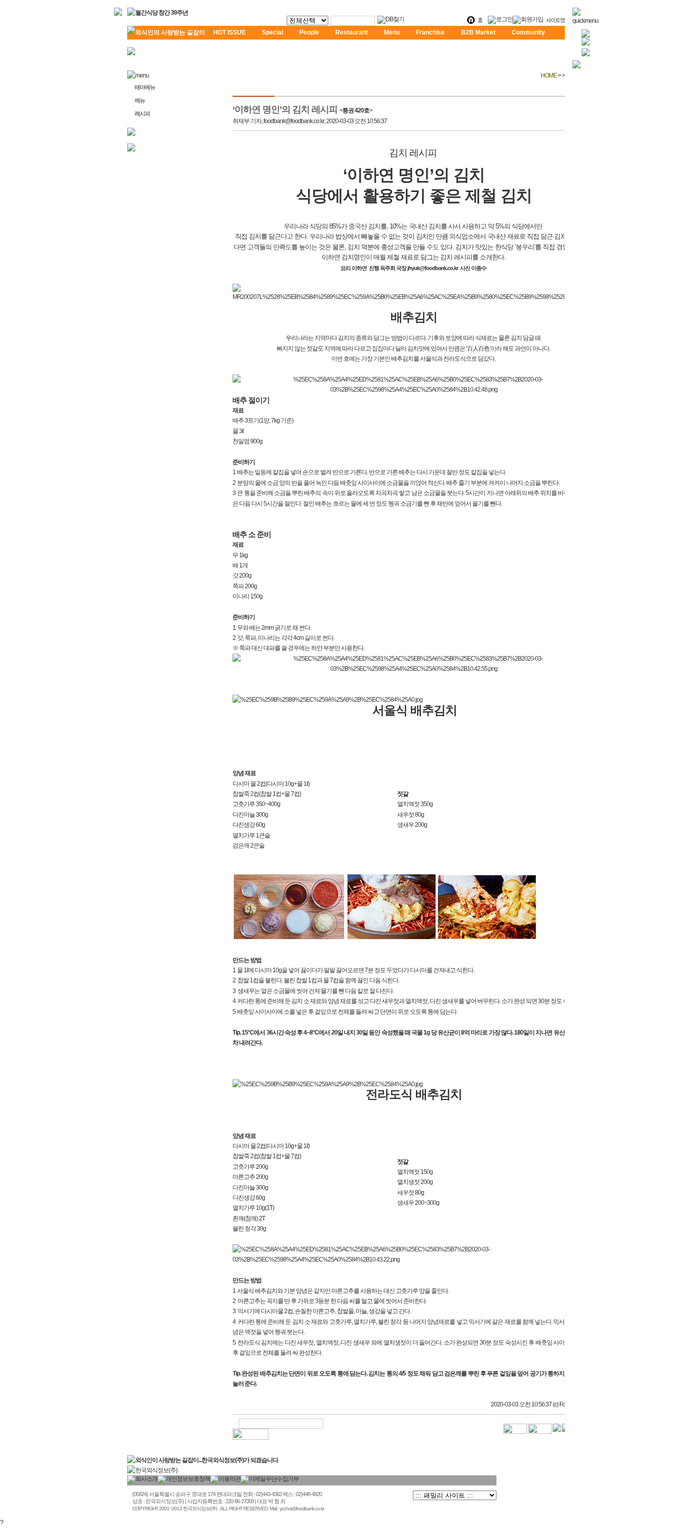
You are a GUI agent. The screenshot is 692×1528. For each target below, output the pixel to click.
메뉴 (140, 100)
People (309, 32)
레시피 (142, 113)
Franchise (430, 32)
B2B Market (478, 32)
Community (528, 32)
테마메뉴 (145, 87)
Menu (392, 32)
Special (272, 32)
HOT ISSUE (229, 32)
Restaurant (351, 32)
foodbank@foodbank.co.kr (293, 121)
